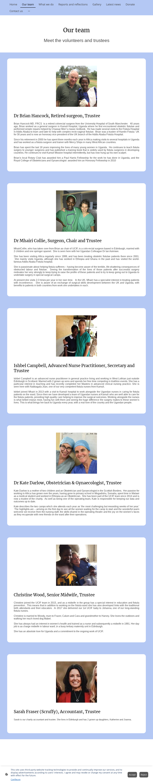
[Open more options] (29, 11)
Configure (15, 779)
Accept (132, 774)
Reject (144, 774)
